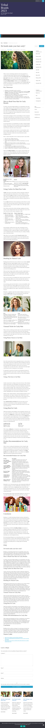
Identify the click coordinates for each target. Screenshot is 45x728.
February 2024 (38, 56)
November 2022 (38, 83)
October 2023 (38, 64)
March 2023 (38, 75)
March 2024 (38, 53)
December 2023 (38, 59)
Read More (14, 713)
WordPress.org (37, 117)
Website (2, 678)
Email (2, 673)
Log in (36, 109)
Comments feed (37, 114)
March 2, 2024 (4, 49)
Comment (3, 653)
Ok (21, 726)
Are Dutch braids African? (16, 699)
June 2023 (37, 72)
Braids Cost (38, 92)
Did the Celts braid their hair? (5, 699)
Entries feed (37, 112)
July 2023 (37, 69)
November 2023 (38, 61)
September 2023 (38, 67)
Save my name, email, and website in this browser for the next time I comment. (15, 684)
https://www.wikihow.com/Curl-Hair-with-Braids (14, 637)
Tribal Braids (9, 49)
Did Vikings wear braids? (27, 699)
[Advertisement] (22, 25)
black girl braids (16, 49)
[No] (43, 725)
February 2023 (38, 77)
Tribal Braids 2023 (4, 7)
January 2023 (38, 80)
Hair (36, 95)
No (24, 726)
